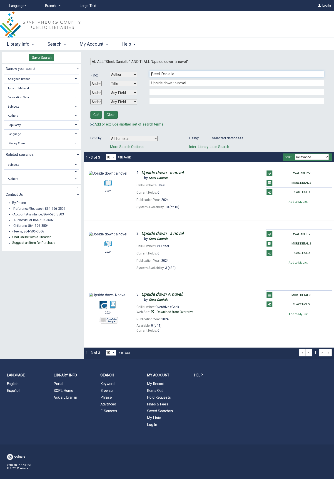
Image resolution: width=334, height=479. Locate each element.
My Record (155, 384)
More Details (301, 182)
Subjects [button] (13, 106)
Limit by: (96, 138)
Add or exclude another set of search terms (128, 124)
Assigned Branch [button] (19, 79)
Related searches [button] (20, 154)
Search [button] (54, 44)
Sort (288, 157)
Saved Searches (160, 411)
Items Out (155, 390)
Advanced (108, 404)
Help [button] (127, 44)
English (12, 384)
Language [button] (14, 134)
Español (13, 390)
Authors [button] (13, 115)
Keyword (107, 384)
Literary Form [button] (16, 143)
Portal (58, 384)
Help (198, 375)
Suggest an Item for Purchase (33, 243)
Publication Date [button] (18, 97)
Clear (111, 115)
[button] (41, 171)
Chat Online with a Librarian (31, 237)
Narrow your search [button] (21, 69)
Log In (326, 5)
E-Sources (108, 411)
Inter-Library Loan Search (209, 147)
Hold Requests (159, 397)
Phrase (106, 397)
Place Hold (301, 192)
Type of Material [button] (18, 88)
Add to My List (298, 201)
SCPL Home (63, 390)
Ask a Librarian (65, 397)
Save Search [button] (42, 57)
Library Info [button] (19, 44)
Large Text (88, 6)
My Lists (154, 418)
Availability (301, 173)
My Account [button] (92, 44)
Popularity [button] (14, 125)
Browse (106, 390)
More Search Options (127, 147)
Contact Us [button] (14, 194)
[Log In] (319, 5)
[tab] (41, 68)
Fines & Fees (157, 404)
